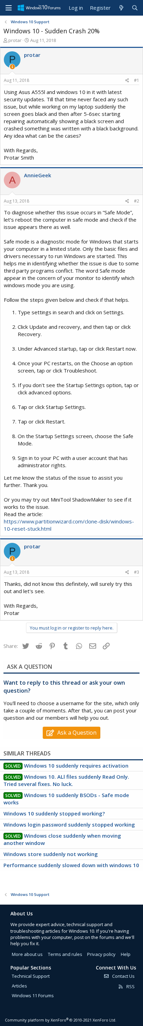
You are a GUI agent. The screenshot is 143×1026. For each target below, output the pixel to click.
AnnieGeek (37, 175)
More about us (27, 954)
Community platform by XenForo (60, 1020)
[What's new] (121, 7)
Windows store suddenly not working (50, 853)
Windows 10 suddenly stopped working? (54, 813)
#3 (136, 572)
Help (126, 954)
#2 (136, 201)
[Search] (135, 7)
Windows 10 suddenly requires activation (76, 765)
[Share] (127, 81)
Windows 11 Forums (33, 995)
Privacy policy (101, 954)
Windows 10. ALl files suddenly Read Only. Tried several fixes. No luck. (66, 780)
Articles (19, 986)
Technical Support (31, 976)
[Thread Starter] (12, 66)
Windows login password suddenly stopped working (69, 824)
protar (15, 40)
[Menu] (8, 8)
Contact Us (123, 976)
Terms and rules (65, 954)
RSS (130, 986)
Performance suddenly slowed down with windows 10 (71, 865)
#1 (136, 80)
